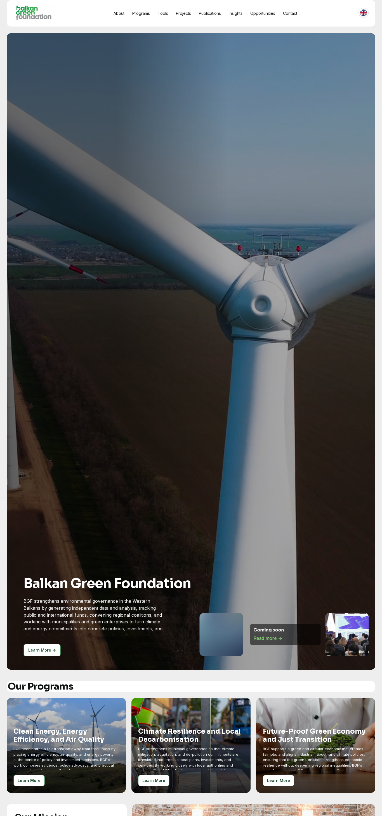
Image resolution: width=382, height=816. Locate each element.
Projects (183, 13)
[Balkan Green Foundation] (33, 12)
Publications (210, 13)
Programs (141, 13)
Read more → (267, 643)
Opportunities (262, 13)
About (119, 13)
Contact (290, 13)
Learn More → (42, 650)
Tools (163, 13)
